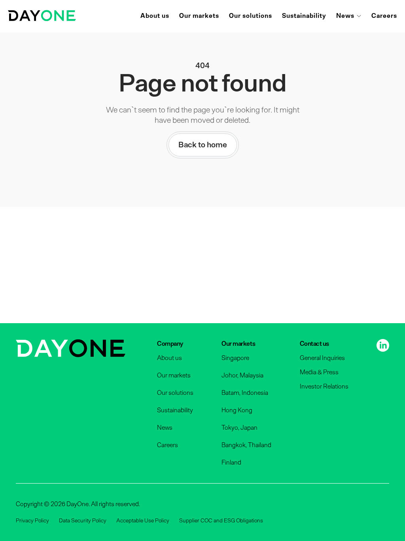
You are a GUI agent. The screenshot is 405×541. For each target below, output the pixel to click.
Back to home (202, 145)
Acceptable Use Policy (142, 521)
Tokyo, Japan (239, 428)
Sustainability (304, 16)
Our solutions (250, 16)
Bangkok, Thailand (246, 445)
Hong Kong (236, 410)
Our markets (199, 16)
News (345, 16)
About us (154, 16)
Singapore (235, 358)
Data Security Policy (82, 521)
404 (202, 66)
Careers (384, 16)
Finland (231, 462)
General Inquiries (322, 358)
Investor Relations (324, 386)
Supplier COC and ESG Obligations (221, 521)
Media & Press (319, 372)
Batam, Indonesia (244, 393)
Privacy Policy (32, 521)
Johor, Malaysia (242, 375)
